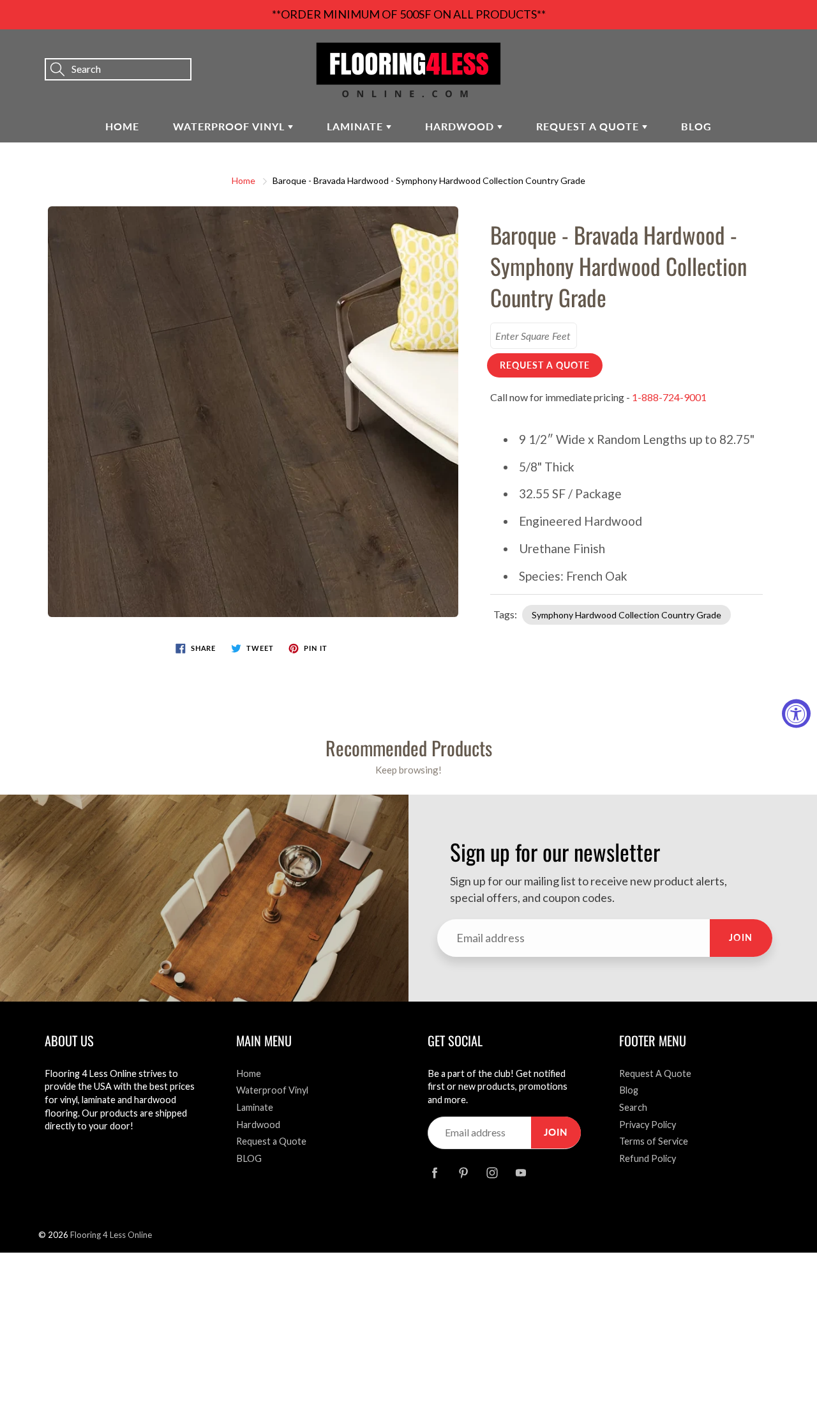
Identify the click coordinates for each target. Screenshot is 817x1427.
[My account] (762, 51)
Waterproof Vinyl (230, 126)
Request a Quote (589, 126)
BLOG (696, 126)
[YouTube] (520, 1173)
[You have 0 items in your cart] (794, 51)
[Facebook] (434, 1173)
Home (122, 126)
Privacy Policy (647, 1124)
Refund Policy (647, 1158)
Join (741, 937)
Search (633, 1107)
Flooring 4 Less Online (111, 1235)
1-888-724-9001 (669, 397)
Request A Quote (655, 1073)
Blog (628, 1090)
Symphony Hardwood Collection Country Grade (626, 614)
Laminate (356, 126)
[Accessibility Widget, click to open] (796, 713)
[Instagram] (492, 1173)
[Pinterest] (463, 1173)
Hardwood (461, 126)
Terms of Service (653, 1141)
